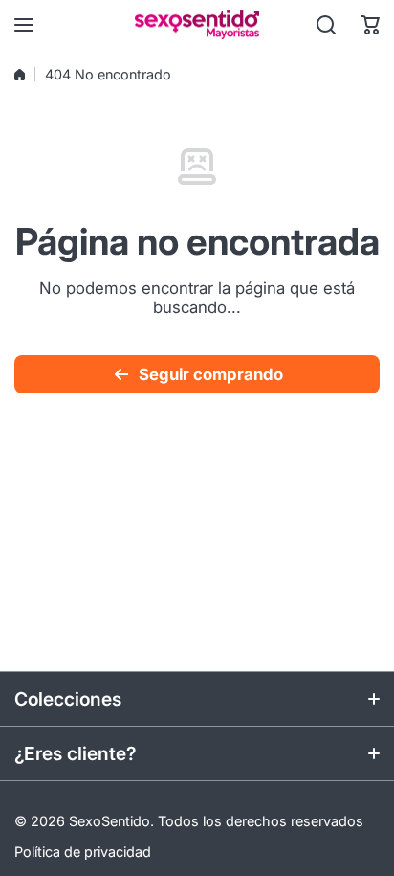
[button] (370, 24)
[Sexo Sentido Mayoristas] (197, 24)
